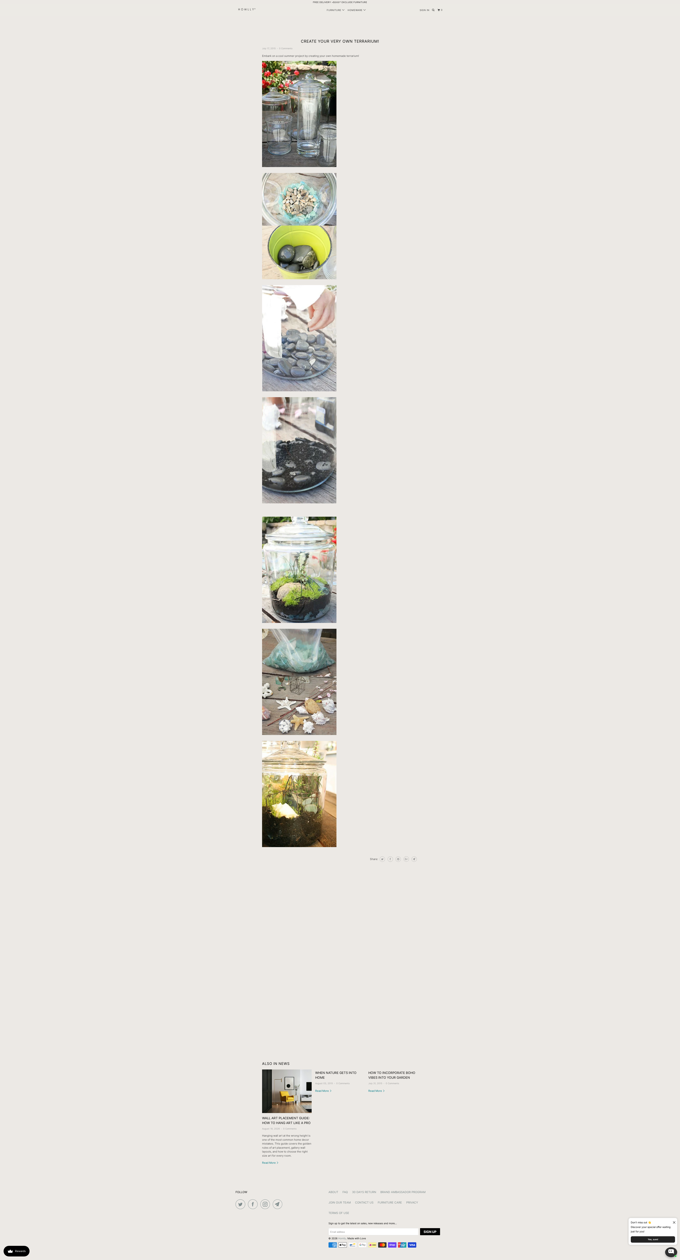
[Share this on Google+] (406, 859)
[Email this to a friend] (414, 859)
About (333, 1192)
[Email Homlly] (278, 1204)
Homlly (342, 1238)
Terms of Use (338, 1213)
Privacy (412, 1202)
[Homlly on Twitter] (241, 1204)
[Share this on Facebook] (390, 859)
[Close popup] (672, 1221)
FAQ (345, 1192)
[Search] (433, 10)
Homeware (355, 10)
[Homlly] (254, 10)
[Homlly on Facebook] (254, 1204)
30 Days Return (364, 1192)
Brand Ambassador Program (403, 1192)
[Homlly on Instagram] (266, 1204)
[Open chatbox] (671, 1252)
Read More (269, 1162)
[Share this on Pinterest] (398, 859)
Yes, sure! (653, 1239)
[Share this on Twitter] (382, 859)
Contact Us (364, 1202)
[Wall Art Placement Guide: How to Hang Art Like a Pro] (287, 1091)
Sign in (424, 10)
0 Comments (286, 48)
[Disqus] (340, 916)
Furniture (334, 10)
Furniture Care (390, 1202)
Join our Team (339, 1202)
